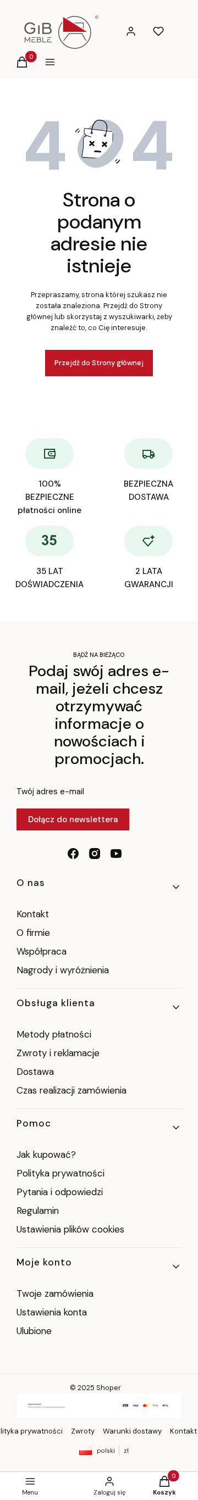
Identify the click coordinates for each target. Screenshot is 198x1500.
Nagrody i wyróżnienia (62, 970)
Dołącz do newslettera (73, 819)
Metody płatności (53, 1034)
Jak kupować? (46, 1154)
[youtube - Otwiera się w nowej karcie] (116, 853)
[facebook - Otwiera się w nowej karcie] (73, 853)
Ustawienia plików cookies (71, 1229)
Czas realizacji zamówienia (71, 1090)
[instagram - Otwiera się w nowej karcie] (94, 853)
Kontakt (32, 914)
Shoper (108, 1387)
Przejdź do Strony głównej (99, 362)
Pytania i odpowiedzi (59, 1192)
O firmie (33, 933)
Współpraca (41, 951)
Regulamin (37, 1211)
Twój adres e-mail (50, 791)
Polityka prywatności (60, 1173)
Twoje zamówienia (55, 1293)
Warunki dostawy (132, 1431)
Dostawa (35, 1072)
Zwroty (83, 1431)
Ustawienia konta (51, 1312)
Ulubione (34, 1331)
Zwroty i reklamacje (58, 1053)
